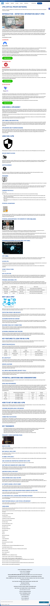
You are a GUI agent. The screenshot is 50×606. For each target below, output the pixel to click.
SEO (14, 574)
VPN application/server (6, 111)
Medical (27, 586)
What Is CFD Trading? (5, 550)
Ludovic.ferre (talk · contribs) (6, 556)
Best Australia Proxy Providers (6, 525)
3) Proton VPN (6, 84)
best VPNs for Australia (25, 30)
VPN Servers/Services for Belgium (7, 520)
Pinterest (26, 510)
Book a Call (39, 3)
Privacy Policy (5, 604)
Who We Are (26, 3)
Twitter (23, 510)
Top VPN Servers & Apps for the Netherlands (8, 518)
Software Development (25, 574)
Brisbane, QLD (26, 596)
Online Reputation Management (12, 576)
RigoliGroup (28, 571)
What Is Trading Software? (6, 552)
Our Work (17, 3)
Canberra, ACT (26, 599)
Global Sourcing (28, 576)
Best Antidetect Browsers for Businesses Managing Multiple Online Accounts (13, 545)
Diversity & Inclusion (28, 581)
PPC (19, 574)
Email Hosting (40, 576)
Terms (13, 581)
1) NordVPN (5, 40)
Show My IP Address (5, 515)
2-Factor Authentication (5, 538)
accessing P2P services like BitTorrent (17, 31)
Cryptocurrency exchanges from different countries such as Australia (12, 173)
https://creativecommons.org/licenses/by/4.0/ (27, 562)
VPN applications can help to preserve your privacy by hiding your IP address (13, 114)
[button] (49, 9)
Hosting (17, 574)
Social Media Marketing (34, 576)
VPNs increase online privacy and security (8, 308)
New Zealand (24, 173)
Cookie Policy (2, 604)
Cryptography (15, 112)
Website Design (10, 574)
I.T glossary (41, 510)
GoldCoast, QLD (26, 598)
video (3, 511)
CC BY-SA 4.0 (12, 556)
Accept (44, 602)
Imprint (8, 604)
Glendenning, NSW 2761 (26, 594)
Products (21, 3)
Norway (29, 173)
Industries (12, 3)
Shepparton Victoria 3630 (27, 591)
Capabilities (7, 3)
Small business (16, 586)
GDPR (37, 581)
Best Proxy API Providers (5, 535)
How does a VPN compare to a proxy (7, 523)
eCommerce (24, 586)
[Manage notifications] (48, 604)
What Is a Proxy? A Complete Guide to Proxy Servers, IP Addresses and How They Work (14, 548)
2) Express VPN (6, 61)
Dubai (27, 173)
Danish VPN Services (5, 530)
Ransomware (4, 543)
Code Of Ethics (34, 581)
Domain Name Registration (21, 576)
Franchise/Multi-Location (32, 586)
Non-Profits (20, 586)
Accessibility (20, 581)
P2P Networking (4, 540)
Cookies (24, 581)
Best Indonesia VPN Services (6, 528)
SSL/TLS (3, 533)
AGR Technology (23, 569)
